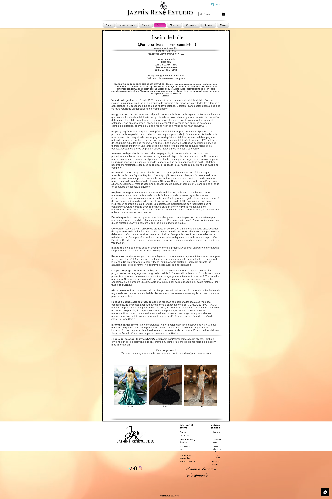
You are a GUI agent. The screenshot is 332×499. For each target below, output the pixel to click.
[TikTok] (131, 468)
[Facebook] (135, 468)
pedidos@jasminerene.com (149, 220)
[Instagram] (140, 468)
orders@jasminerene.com (196, 353)
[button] (223, 14)
